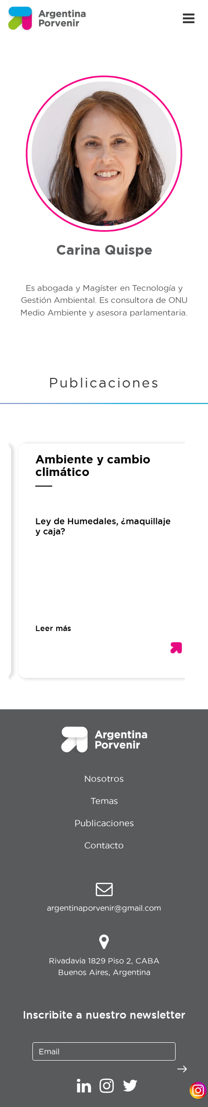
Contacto (104, 845)
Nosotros (104, 778)
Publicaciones (104, 823)
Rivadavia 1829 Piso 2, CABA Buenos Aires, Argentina (104, 966)
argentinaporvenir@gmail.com (104, 908)
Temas (104, 800)
